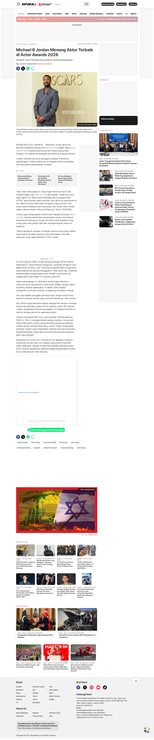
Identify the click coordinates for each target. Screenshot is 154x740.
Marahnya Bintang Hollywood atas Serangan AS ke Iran (25, 178)
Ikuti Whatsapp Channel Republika (48, 430)
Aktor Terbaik (52, 147)
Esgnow (19, 699)
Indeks (133, 14)
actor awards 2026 (50, 442)
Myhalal (37, 19)
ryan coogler (75, 442)
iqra (67, 14)
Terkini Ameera (105, 130)
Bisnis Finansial (96, 14)
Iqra (34, 690)
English (51, 699)
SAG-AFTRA (40, 194)
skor (47, 14)
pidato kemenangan (50, 448)
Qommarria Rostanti (44, 64)
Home (18, 44)
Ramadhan (36, 702)
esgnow (110, 14)
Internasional (20, 696)
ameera (21, 14)
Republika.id (121, 4)
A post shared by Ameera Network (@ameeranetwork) (46, 421)
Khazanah (19, 690)
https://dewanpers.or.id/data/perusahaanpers (34, 728)
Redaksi (36, 713)
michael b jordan (22, 442)
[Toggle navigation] (18, 4)
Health (30, 19)
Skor (50, 687)
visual (119, 14)
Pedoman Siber (54, 713)
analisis (83, 14)
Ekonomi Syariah (35, 14)
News (18, 693)
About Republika (22, 713)
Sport (51, 693)
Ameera (24, 44)
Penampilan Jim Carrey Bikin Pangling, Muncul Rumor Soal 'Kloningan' (44, 180)
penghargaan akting (23, 448)
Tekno (44, 19)
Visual (35, 699)
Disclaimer (20, 716)
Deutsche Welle (108, 4)
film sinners (63, 442)
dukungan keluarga (67, 448)
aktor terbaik (35, 442)
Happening (22, 19)
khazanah (57, 14)
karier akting (81, 448)
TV (126, 14)
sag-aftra (37, 448)
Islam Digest (53, 690)
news (74, 14)
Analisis (35, 693)
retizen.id (133, 4)
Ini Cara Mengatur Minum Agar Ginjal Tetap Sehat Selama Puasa (65, 179)
